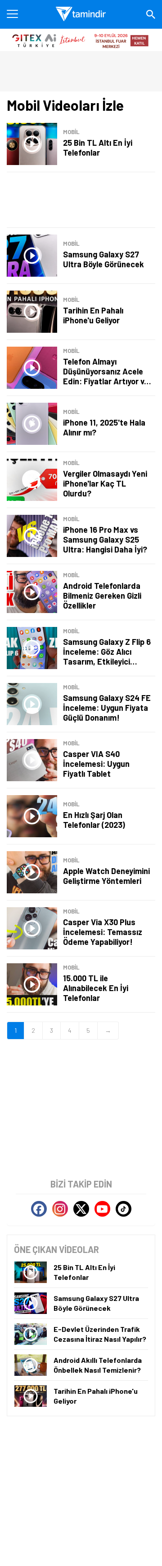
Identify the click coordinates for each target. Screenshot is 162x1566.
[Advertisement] (81, 200)
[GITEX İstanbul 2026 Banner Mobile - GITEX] (81, 40)
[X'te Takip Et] (81, 1209)
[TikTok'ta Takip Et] (123, 1209)
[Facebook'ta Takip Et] (39, 1209)
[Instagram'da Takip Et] (60, 1209)
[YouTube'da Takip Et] (102, 1209)
